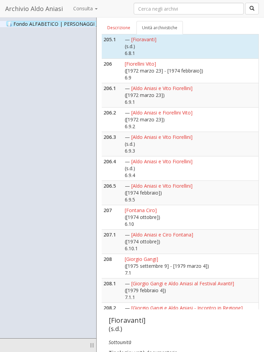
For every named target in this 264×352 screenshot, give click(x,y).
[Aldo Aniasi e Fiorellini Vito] (161, 112)
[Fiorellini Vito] (140, 63)
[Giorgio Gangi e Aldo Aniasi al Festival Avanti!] (182, 283)
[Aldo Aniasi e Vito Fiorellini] (161, 88)
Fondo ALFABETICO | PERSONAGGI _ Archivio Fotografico (86, 23)
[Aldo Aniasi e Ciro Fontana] (162, 234)
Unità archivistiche (159, 28)
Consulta (83, 8)
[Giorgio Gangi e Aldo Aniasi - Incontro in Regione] (187, 308)
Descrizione (118, 28)
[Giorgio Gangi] (141, 259)
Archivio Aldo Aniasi (34, 8)
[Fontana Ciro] (141, 210)
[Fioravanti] (143, 39)
